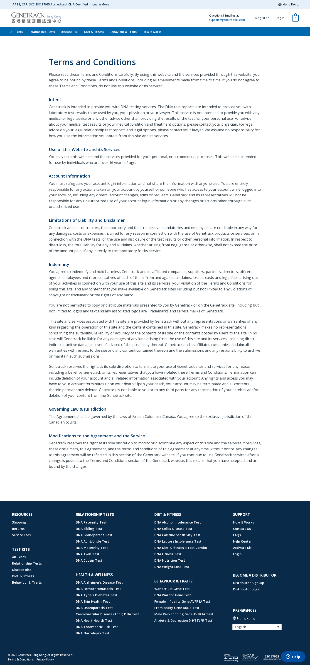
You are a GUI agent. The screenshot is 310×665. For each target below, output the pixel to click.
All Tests (16, 32)
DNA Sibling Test (89, 528)
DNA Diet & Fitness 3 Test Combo (180, 548)
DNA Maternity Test (92, 548)
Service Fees (21, 535)
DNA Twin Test (87, 554)
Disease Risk (69, 32)
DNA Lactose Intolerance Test (178, 541)
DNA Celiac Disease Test (173, 528)
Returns (18, 528)
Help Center (242, 541)
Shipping (19, 522)
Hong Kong (291, 4)
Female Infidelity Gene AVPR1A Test (182, 601)
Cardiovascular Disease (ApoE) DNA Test (107, 614)
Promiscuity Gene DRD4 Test (176, 608)
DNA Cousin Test (89, 560)
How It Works (152, 32)
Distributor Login (246, 589)
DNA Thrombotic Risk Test (97, 627)
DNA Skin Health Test (93, 601)
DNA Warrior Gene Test (172, 595)
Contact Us (242, 528)
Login (280, 18)
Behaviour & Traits (123, 32)
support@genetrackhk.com (227, 20)
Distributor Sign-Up (248, 583)
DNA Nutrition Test (169, 560)
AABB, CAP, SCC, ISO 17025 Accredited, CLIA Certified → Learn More (60, 4)
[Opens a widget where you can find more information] (292, 657)
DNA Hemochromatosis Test (98, 589)
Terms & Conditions (20, 659)
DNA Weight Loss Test (171, 567)
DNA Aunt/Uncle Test (92, 541)
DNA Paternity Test (91, 522)
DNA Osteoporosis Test (94, 608)
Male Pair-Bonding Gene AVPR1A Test (183, 614)
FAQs (237, 535)
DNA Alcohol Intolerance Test (177, 522)
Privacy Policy (45, 659)
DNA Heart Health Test (94, 620)
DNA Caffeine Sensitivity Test (177, 535)
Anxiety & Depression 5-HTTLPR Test (183, 620)
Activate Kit (242, 548)
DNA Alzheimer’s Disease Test (99, 582)
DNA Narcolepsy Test (92, 633)
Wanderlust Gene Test (172, 589)
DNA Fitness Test (167, 554)
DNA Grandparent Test (94, 535)
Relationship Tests (42, 32)
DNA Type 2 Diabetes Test (96, 595)
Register (262, 18)
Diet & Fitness (94, 32)
